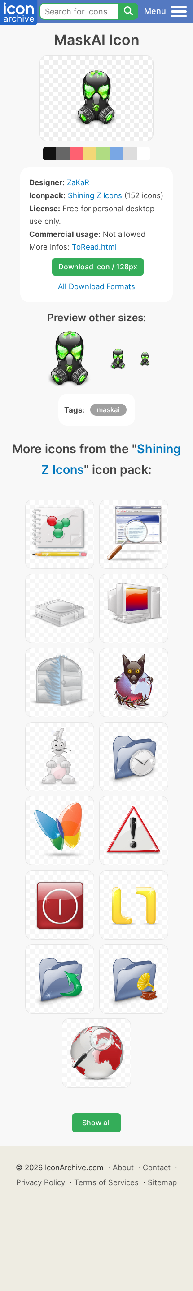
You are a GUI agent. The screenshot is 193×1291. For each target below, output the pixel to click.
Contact (157, 1167)
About (123, 1167)
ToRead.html (94, 246)
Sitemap (162, 1182)
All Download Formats (96, 286)
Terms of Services (106, 1182)
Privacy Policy (40, 1182)
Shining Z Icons (95, 195)
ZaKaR (78, 182)
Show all (96, 1122)
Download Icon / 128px (97, 266)
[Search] (128, 11)
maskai (108, 409)
